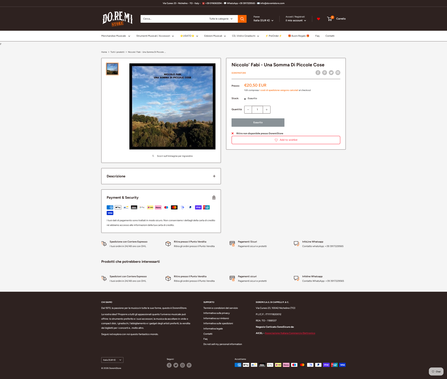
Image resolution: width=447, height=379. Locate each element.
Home (104, 52)
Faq (317, 35)
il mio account (294, 20)
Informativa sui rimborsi (216, 318)
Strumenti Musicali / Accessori (153, 35)
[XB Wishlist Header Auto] (318, 19)
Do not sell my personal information (222, 344)
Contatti (329, 35)
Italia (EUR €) (109, 360)
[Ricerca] (242, 19)
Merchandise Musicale (113, 35)
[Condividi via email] (337, 72)
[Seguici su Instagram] (182, 365)
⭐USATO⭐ (187, 35)
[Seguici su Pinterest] (189, 365)
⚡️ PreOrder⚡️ (273, 35)
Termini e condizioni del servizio (220, 308)
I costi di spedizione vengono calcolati (278, 90)
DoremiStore (239, 73)
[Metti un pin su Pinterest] (324, 72)
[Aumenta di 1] (266, 109)
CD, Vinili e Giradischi (243, 35)
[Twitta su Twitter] (331, 72)
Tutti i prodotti (117, 52)
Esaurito (258, 122)
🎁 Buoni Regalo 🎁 (298, 35)
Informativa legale (213, 328)
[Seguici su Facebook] (169, 365)
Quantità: (237, 109)
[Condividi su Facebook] (318, 72)
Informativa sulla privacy (216, 313)
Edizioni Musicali (213, 35)
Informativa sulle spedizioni (218, 323)
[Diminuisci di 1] (248, 109)
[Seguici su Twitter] (175, 365)
